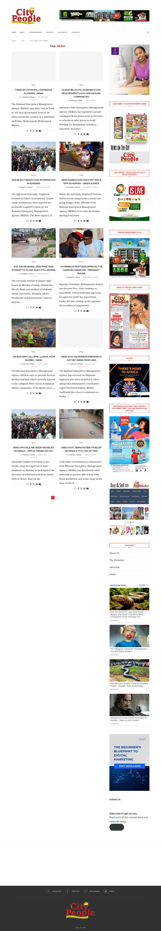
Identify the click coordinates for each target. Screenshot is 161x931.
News (22, 32)
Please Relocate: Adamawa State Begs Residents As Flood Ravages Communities (81, 93)
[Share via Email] (40, 131)
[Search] (148, 32)
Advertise (76, 32)
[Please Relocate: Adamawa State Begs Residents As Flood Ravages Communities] (81, 66)
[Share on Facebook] (30, 131)
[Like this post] (27, 131)
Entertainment (35, 32)
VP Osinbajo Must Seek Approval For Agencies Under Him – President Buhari (81, 270)
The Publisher (116, 560)
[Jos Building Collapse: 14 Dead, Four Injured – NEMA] (34, 333)
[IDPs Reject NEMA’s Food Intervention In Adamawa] (34, 156)
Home (14, 32)
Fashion (49, 32)
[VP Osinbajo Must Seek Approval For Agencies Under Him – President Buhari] (81, 243)
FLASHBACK (62, 32)
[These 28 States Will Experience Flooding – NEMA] (34, 66)
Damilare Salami (28, 97)
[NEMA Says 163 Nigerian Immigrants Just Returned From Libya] (81, 333)
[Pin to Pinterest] (37, 131)
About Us (114, 553)
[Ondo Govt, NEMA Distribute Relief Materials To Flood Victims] (81, 424)
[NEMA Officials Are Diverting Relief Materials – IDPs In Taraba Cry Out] (34, 424)
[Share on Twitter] (34, 130)
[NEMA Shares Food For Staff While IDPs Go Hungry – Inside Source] (81, 156)
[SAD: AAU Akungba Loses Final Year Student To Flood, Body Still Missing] (34, 243)
